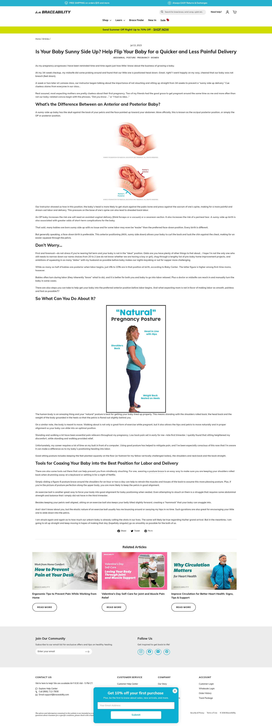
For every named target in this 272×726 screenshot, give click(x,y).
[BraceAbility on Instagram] (141, 651)
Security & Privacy (197, 713)
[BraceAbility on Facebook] (149, 651)
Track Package (206, 698)
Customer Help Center (127, 684)
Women (155, 58)
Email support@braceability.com (54, 695)
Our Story (162, 684)
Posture (131, 58)
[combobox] (182, 12)
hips (178, 425)
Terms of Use (212, 713)
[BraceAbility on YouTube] (158, 651)
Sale (163, 20)
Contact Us (43, 677)
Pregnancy (143, 58)
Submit (136, 715)
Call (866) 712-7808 (49, 692)
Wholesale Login (206, 689)
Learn (119, 20)
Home (38, 39)
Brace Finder (136, 20)
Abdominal (119, 58)
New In (152, 20)
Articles (45, 39)
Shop (105, 20)
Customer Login (206, 684)
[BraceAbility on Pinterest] (166, 651)
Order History (205, 693)
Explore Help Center (48, 689)
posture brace (156, 471)
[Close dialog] (174, 690)
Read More (44, 607)
